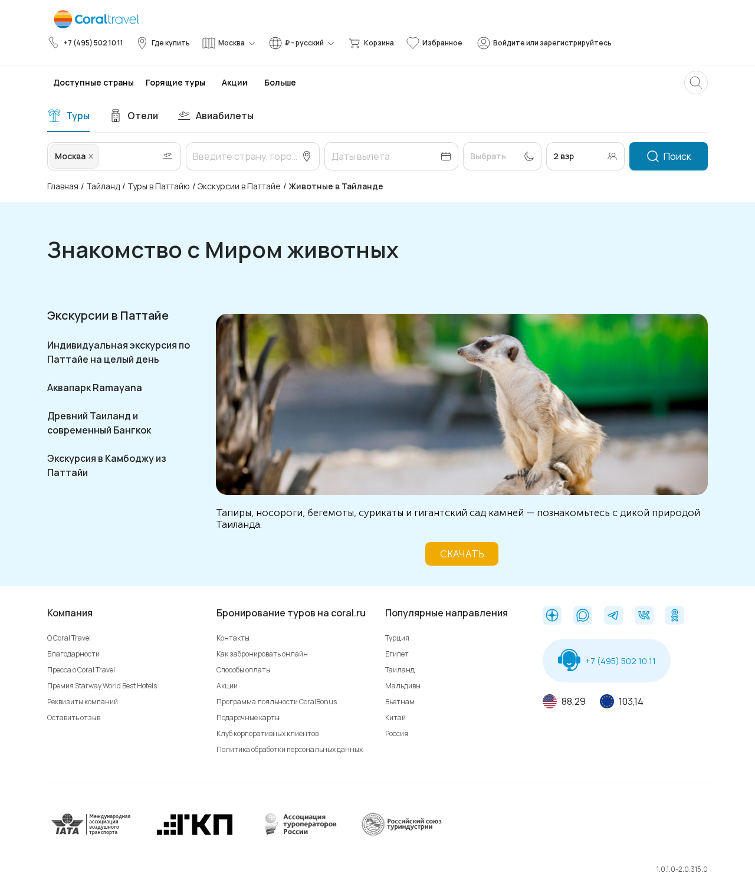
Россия (396, 733)
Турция (397, 638)
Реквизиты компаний (82, 702)
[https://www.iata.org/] (91, 833)
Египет (397, 654)
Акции (227, 686)
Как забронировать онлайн (262, 654)
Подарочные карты (248, 718)
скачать (462, 554)
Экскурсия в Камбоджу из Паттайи (106, 465)
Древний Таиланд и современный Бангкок (99, 422)
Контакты (233, 638)
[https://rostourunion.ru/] (401, 833)
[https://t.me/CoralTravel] (613, 616)
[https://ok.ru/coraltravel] (674, 616)
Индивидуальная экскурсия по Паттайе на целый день (118, 352)
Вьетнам (400, 702)
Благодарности (73, 654)
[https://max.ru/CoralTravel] (582, 616)
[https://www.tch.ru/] (194, 833)
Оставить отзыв (73, 718)
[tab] (68, 115)
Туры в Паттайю (158, 186)
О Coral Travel (69, 638)
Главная (62, 186)
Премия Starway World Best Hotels (102, 686)
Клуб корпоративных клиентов (267, 733)
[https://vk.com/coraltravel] (644, 616)
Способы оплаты (243, 670)
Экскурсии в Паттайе (239, 186)
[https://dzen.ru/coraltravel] (552, 616)
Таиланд (400, 670)
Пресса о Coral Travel (81, 670)
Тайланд (103, 186)
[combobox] (102, 156)
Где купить (171, 43)
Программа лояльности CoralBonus (276, 702)
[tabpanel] (377, 156)
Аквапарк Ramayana (94, 387)
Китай (395, 718)
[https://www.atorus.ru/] (298, 833)
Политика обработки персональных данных (289, 749)
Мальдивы (403, 686)
